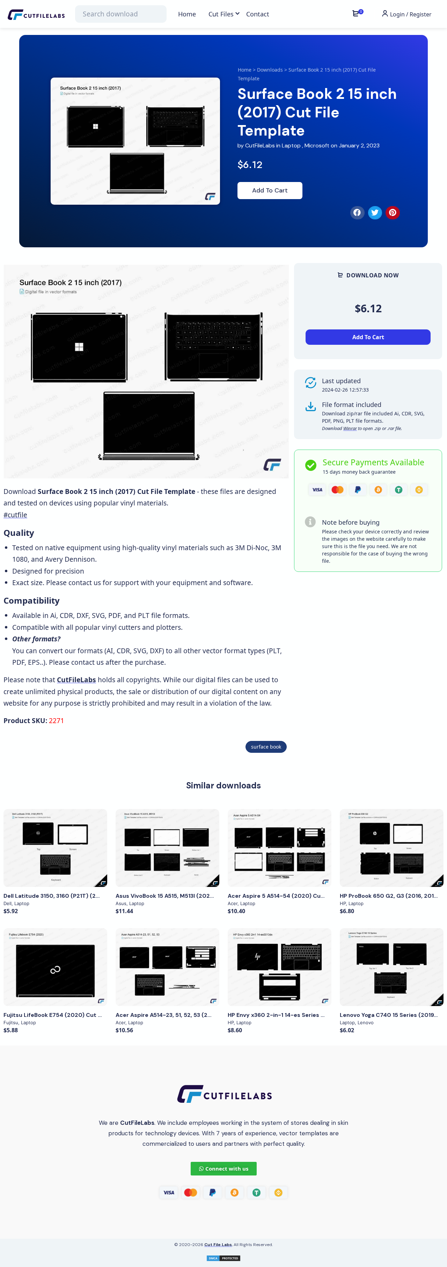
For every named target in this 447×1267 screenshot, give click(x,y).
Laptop (291, 145)
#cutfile (15, 514)
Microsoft (317, 145)
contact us (84, 582)
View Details (55, 848)
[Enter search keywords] (121, 14)
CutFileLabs (260, 145)
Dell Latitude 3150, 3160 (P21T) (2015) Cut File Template (81, 896)
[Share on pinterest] (393, 212)
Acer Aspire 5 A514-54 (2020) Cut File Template (295, 896)
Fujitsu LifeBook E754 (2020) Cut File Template (69, 1015)
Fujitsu (10, 1022)
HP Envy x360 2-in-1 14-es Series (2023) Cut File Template (309, 1015)
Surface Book (266, 746)
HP (343, 903)
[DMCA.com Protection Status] (223, 1257)
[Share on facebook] (357, 212)
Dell (7, 903)
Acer (232, 903)
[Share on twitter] (375, 212)
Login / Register (410, 14)
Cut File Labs (218, 1244)
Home (244, 69)
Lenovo (366, 1022)
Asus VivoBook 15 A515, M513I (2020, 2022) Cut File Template (200, 896)
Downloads (270, 69)
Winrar (350, 428)
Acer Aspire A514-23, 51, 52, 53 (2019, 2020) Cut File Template (202, 1015)
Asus (121, 903)
